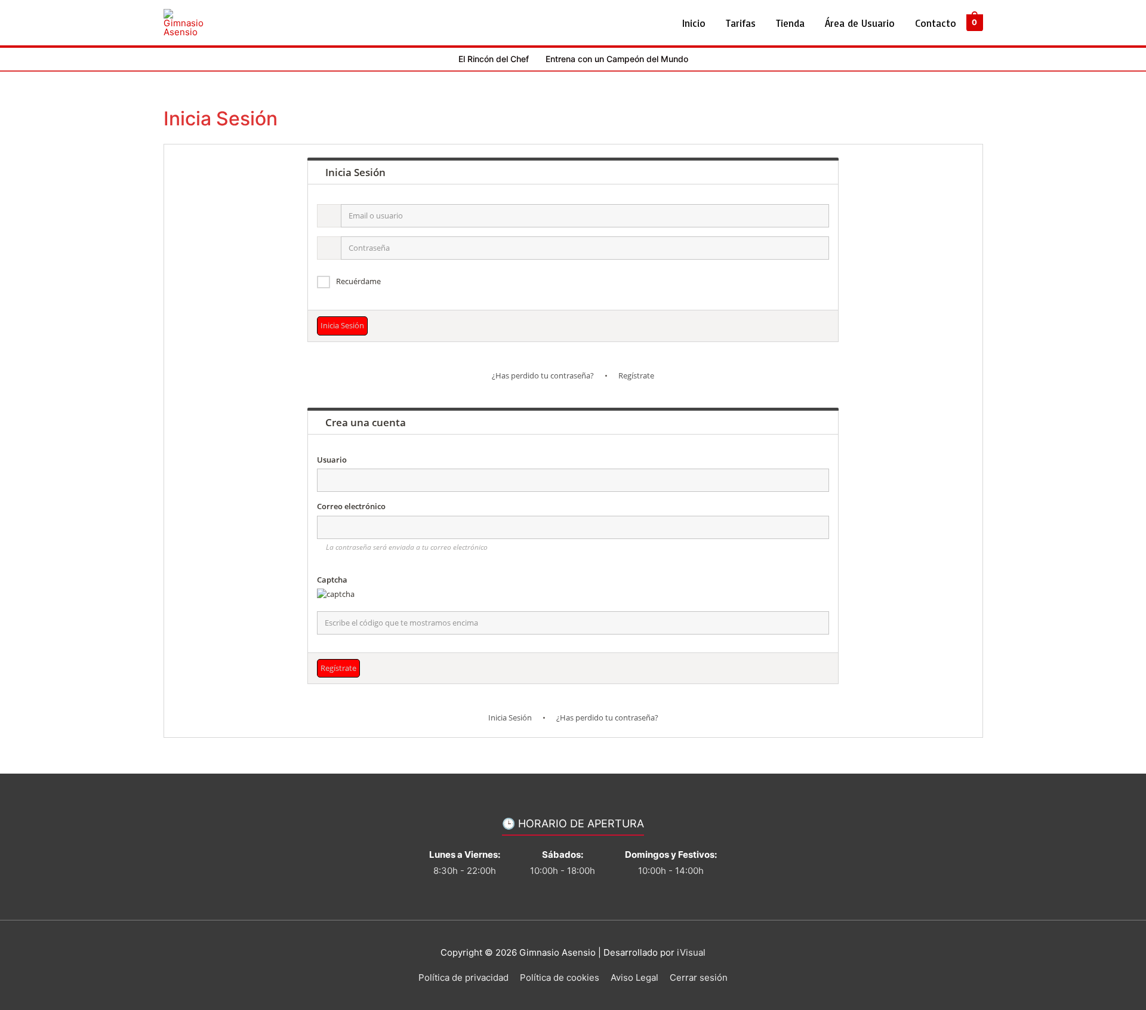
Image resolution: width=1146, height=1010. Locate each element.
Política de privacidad (463, 977)
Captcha (332, 579)
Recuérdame (358, 281)
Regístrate (636, 375)
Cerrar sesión (699, 977)
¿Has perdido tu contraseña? (543, 375)
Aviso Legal (634, 977)
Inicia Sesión (510, 717)
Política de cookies (559, 977)
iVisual (691, 952)
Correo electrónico (351, 506)
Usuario (332, 459)
